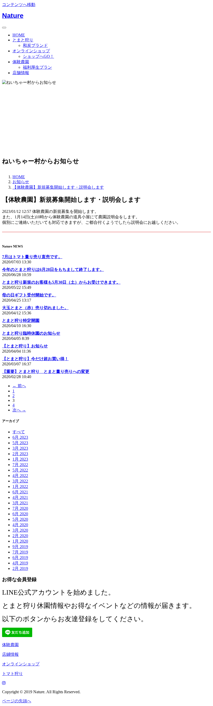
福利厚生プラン (37, 67)
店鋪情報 (10, 654)
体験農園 (20, 62)
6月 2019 (20, 557)
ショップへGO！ (38, 56)
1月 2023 (20, 459)
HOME (18, 35)
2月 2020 (20, 535)
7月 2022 (20, 464)
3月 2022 (20, 481)
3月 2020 (20, 530)
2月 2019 (20, 568)
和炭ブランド (35, 45)
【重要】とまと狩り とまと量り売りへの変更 (45, 371)
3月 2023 (20, 448)
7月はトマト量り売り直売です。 (32, 257)
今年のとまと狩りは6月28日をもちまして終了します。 (53, 269)
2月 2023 (20, 453)
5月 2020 (20, 519)
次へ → (19, 410)
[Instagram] (4, 683)
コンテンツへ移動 (18, 4)
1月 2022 (20, 486)
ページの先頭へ (16, 701)
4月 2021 (20, 497)
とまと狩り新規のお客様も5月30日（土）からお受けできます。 (61, 282)
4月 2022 (20, 475)
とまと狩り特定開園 (20, 320)
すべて (18, 432)
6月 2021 (20, 492)
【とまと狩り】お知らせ (25, 346)
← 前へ (19, 386)
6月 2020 (20, 514)
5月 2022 (20, 470)
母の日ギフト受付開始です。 (29, 295)
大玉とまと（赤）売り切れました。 (35, 308)
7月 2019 (20, 552)
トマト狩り (12, 673)
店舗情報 (20, 73)
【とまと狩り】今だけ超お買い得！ (35, 359)
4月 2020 (20, 525)
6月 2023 (20, 437)
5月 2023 (20, 443)
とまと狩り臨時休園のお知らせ (31, 333)
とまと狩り (22, 40)
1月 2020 (20, 541)
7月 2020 (20, 508)
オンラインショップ (31, 51)
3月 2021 (20, 503)
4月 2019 (20, 563)
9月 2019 (20, 546)
